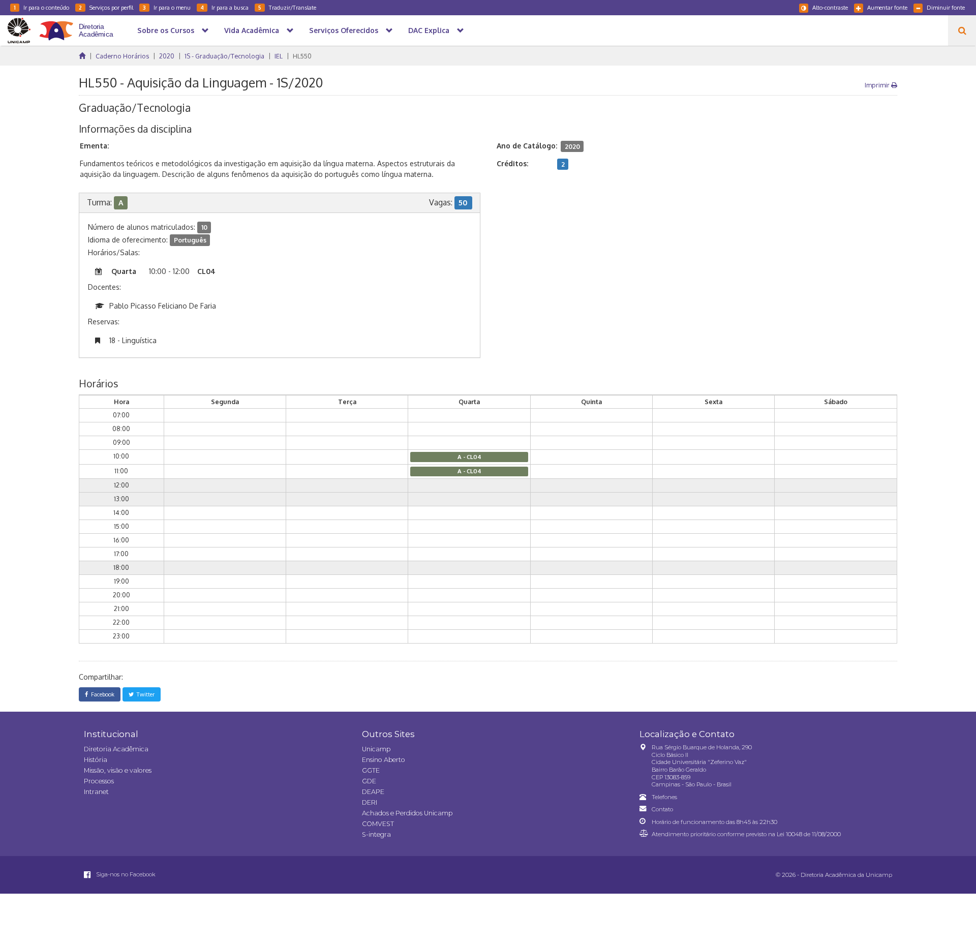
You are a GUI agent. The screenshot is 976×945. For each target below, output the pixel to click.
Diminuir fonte (946, 7)
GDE (369, 781)
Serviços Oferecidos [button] (343, 30)
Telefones (664, 797)
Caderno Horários (122, 56)
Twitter (144, 694)
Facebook (101, 694)
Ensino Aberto (383, 760)
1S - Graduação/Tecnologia (224, 56)
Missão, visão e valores (117, 770)
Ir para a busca (224, 7)
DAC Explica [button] (428, 30)
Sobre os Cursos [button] (165, 30)
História (95, 760)
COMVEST (378, 824)
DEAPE (373, 792)
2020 (166, 56)
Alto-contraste (830, 7)
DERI (369, 802)
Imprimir (878, 85)
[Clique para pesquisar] (962, 30)
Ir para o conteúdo (41, 7)
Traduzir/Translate (287, 7)
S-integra (376, 834)
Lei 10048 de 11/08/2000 (809, 834)
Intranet (96, 792)
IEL (278, 56)
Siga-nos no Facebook (125, 874)
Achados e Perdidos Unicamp (407, 813)
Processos (99, 781)
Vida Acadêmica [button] (251, 30)
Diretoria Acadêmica (116, 749)
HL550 (302, 56)
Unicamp (376, 749)
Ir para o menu (167, 7)
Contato (662, 809)
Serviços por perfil (106, 7)
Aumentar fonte (887, 7)
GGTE (371, 770)
